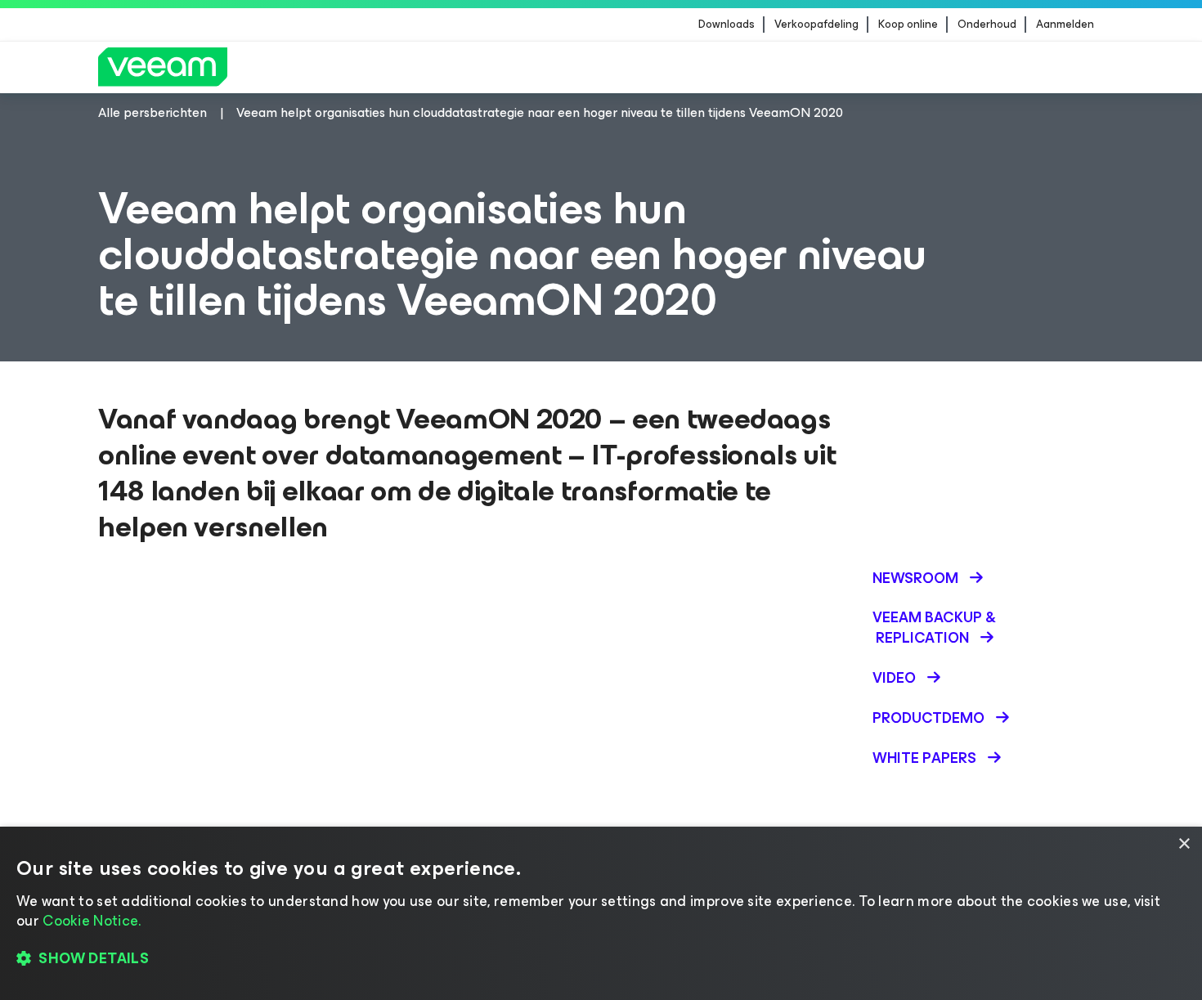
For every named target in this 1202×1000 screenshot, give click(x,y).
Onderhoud (987, 24)
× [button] (1183, 844)
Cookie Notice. (92, 920)
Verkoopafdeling (816, 24)
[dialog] (601, 913)
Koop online (908, 24)
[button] (601, 959)
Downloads (726, 24)
